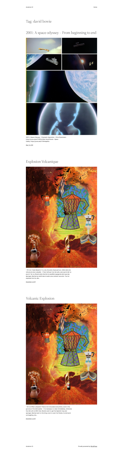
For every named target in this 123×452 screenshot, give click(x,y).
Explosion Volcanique (42, 161)
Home (95, 7)
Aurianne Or (29, 7)
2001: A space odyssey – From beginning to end (61, 32)
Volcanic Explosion (40, 298)
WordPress (94, 446)
